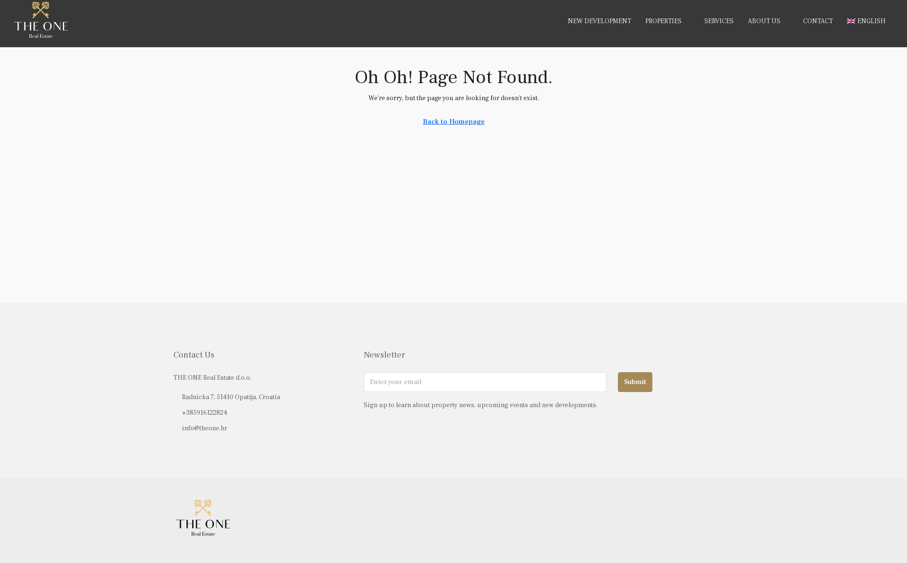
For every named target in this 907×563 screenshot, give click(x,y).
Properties (663, 21)
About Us (764, 21)
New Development (599, 21)
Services (719, 21)
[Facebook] (692, 521)
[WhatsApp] (725, 521)
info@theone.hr (204, 428)
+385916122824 (204, 413)
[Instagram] (708, 521)
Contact (818, 21)
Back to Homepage (454, 121)
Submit (635, 381)
